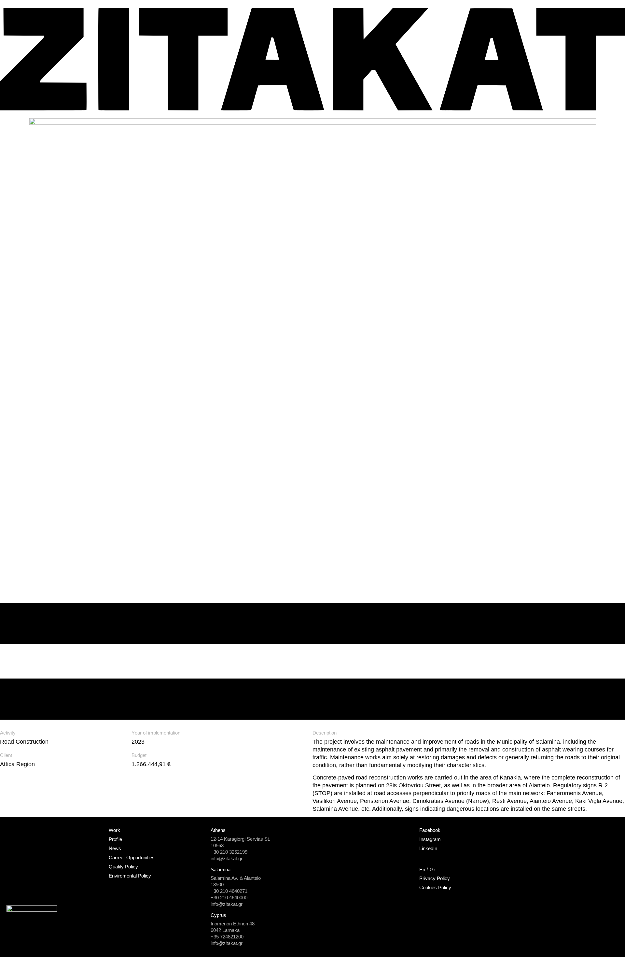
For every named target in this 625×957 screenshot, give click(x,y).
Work (114, 830)
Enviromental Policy (130, 875)
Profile (115, 839)
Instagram (430, 839)
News (115, 848)
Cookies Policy (435, 887)
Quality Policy (123, 866)
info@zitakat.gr (227, 858)
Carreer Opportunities (132, 857)
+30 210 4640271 (229, 891)
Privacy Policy (434, 878)
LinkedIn (428, 848)
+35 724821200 (227, 936)
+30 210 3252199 (229, 852)
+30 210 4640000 (229, 897)
